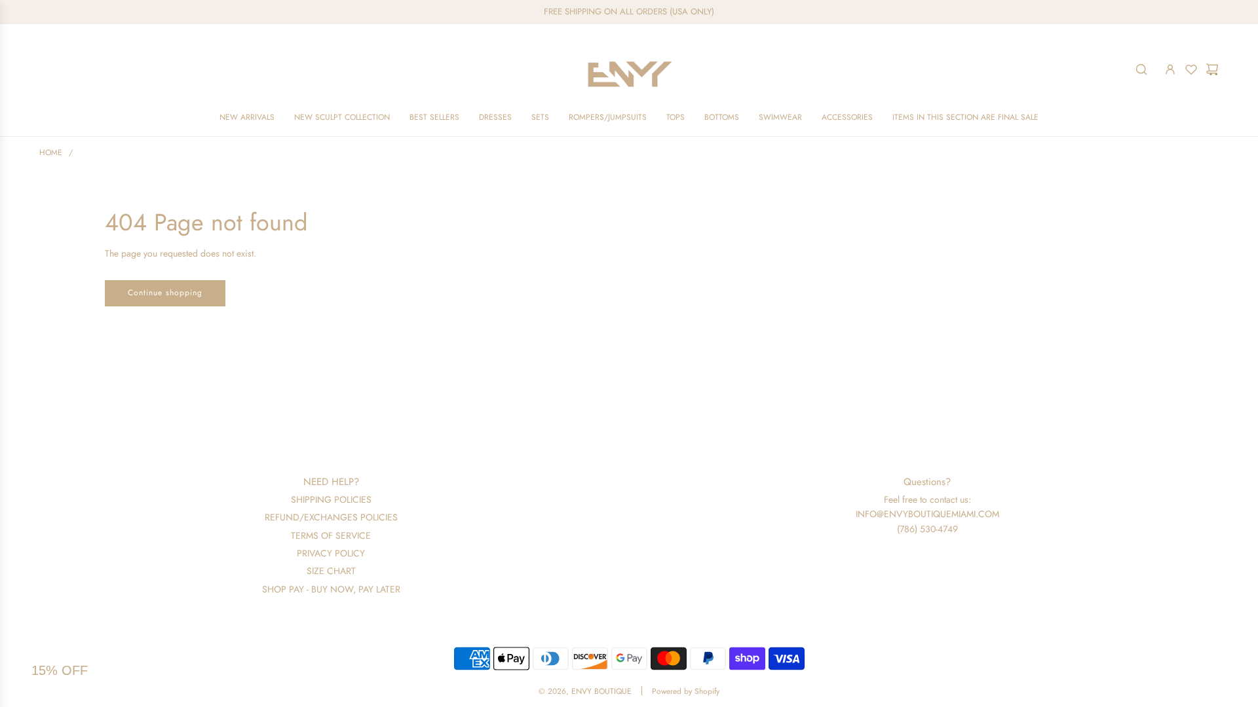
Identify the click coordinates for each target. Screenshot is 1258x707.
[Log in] (1170, 69)
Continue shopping (165, 293)
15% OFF (59, 670)
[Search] (1141, 69)
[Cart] (1212, 69)
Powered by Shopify (685, 691)
